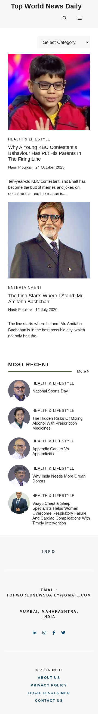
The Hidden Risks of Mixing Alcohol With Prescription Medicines (57, 423)
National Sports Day (50, 391)
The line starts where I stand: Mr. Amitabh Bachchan (46, 298)
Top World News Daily (46, 6)
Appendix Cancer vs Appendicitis (50, 451)
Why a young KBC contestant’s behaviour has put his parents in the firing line (44, 153)
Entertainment (25, 287)
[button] (64, 18)
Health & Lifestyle (29, 139)
